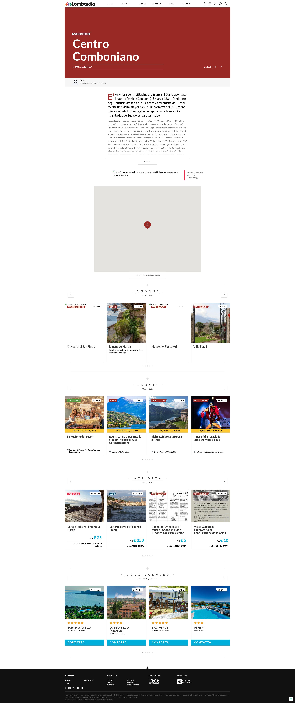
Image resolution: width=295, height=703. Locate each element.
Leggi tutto (147, 161)
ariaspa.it (67, 680)
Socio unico (130, 680)
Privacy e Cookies (132, 682)
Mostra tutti (147, 295)
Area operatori (88, 680)
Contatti (109, 682)
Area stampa (111, 684)
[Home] (80, 3)
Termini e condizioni (133, 684)
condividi (207, 67)
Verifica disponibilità (148, 579)
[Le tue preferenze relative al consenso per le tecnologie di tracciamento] (291, 699)
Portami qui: (147, 275)
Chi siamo (110, 680)
